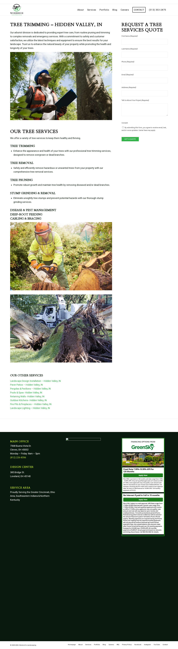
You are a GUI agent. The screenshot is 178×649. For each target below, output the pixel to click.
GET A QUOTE (130, 139)
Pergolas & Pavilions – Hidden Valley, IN (30, 388)
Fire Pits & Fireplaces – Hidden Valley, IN (30, 404)
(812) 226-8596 (18, 457)
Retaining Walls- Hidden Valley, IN (27, 396)
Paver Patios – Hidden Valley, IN (26, 384)
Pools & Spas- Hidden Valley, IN (26, 392)
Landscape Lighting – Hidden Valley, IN (30, 408)
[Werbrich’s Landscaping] (16, 10)
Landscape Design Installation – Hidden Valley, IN (35, 381)
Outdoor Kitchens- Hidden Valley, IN (28, 400)
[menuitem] (80, 10)
